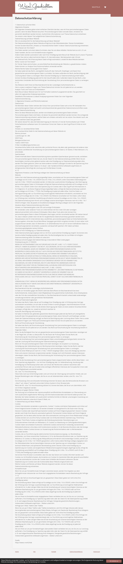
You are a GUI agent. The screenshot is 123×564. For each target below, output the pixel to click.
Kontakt (53, 552)
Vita (34, 552)
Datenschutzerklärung (76, 552)
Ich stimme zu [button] (114, 561)
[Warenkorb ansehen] (105, 7)
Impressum (96, 552)
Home (17, 552)
